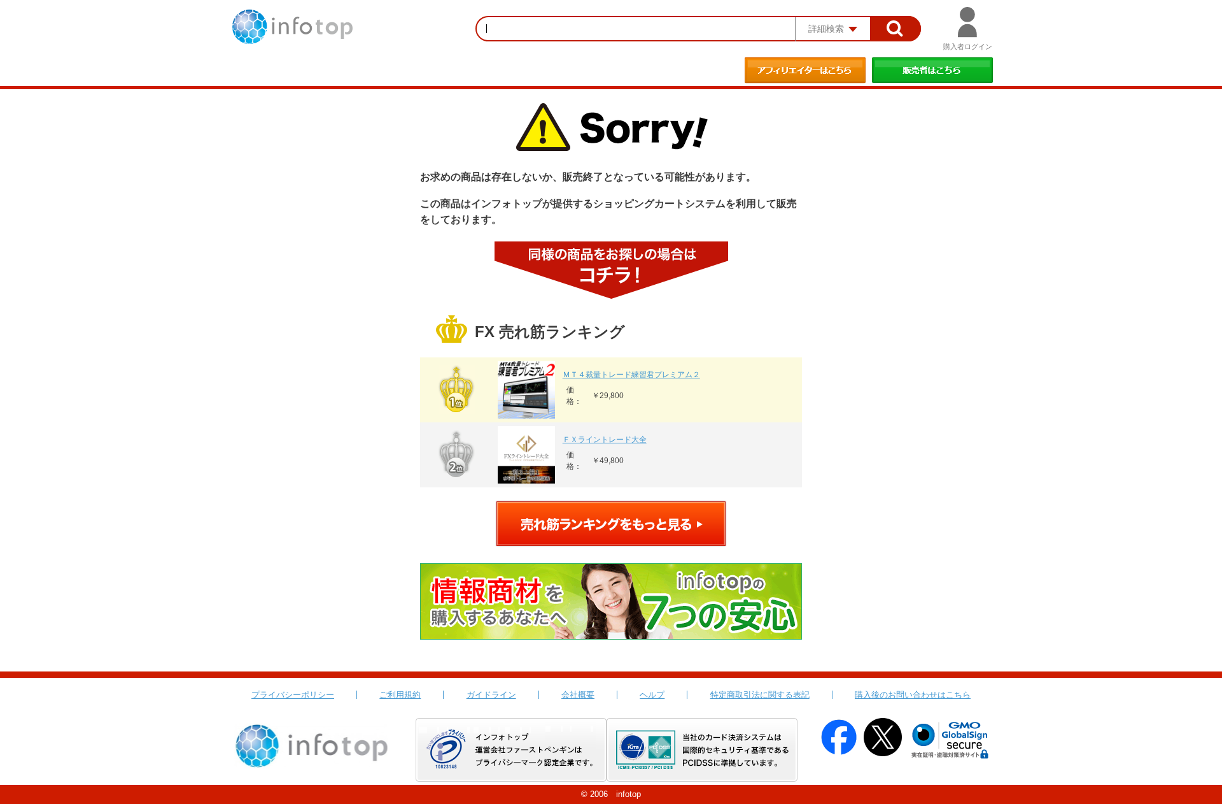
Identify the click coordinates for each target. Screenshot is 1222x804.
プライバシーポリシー (292, 695)
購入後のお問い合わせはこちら (913, 695)
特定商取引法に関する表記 (760, 695)
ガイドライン (491, 695)
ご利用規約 (400, 695)
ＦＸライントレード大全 (605, 439)
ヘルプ (652, 695)
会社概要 (577, 695)
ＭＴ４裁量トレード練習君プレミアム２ (631, 374)
